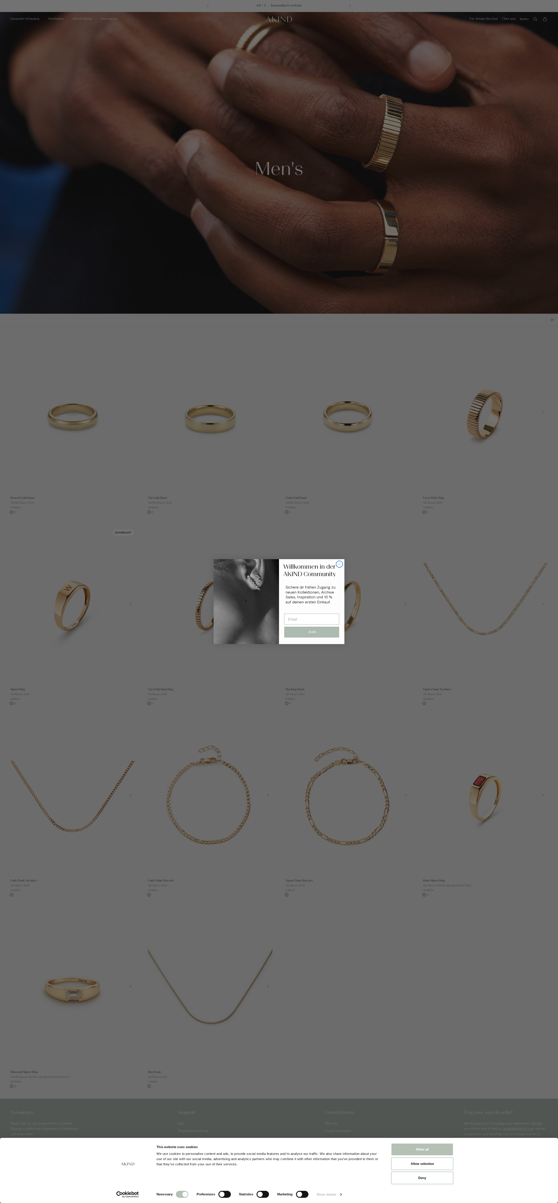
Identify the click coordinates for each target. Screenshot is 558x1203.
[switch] (224, 1194)
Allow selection (422, 1164)
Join (312, 632)
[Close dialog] (339, 564)
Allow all (422, 1149)
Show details (326, 1194)
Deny (422, 1178)
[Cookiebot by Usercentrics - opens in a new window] (128, 1194)
